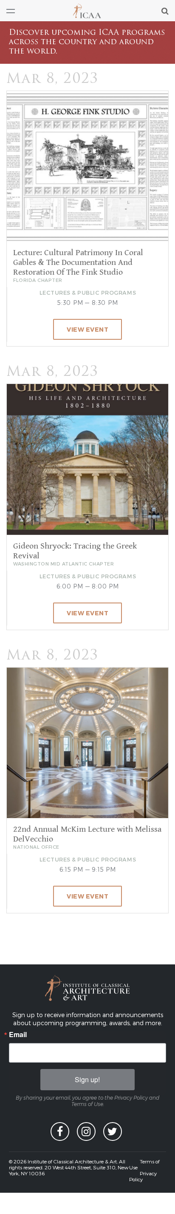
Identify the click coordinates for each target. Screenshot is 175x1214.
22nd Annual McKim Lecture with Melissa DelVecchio (87, 834)
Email (18, 1034)
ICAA (87, 10)
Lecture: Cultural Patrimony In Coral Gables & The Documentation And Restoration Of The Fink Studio (78, 262)
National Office (36, 847)
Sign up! (87, 1079)
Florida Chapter (37, 280)
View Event (87, 329)
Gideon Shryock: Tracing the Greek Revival (75, 551)
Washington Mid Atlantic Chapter (63, 563)
